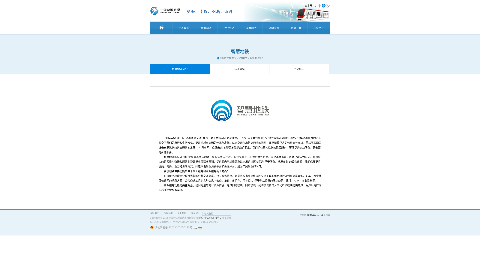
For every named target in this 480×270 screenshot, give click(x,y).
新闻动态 (206, 27)
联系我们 (195, 213)
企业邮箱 (181, 213)
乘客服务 (251, 27)
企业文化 (229, 27)
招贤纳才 (319, 27)
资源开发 (296, 27)
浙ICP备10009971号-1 (209, 218)
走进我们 (183, 27)
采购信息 (273, 27)
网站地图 (154, 213)
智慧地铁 (243, 58)
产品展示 (299, 69)
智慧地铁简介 (180, 69)
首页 (234, 58)
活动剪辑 (239, 69)
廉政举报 (168, 213)
